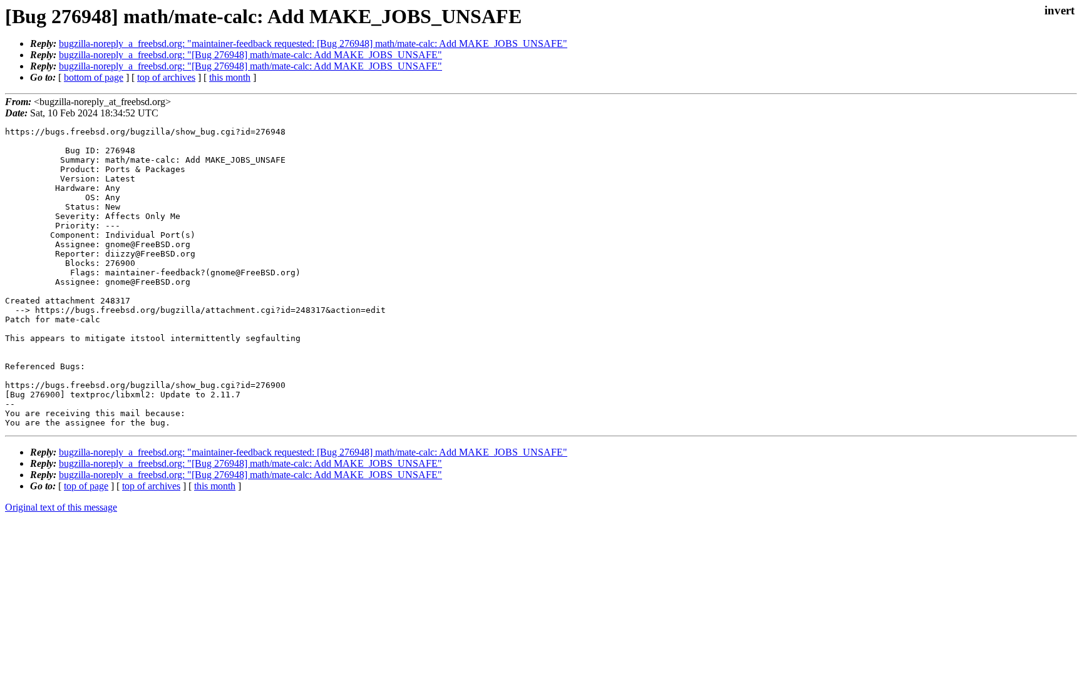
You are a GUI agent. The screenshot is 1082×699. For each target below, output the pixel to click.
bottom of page (93, 77)
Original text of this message (61, 507)
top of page (86, 486)
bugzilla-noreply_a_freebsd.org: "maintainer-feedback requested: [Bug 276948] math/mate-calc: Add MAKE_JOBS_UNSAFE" (313, 43)
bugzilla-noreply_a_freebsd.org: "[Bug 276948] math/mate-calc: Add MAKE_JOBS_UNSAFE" (250, 54)
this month (229, 77)
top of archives (166, 77)
